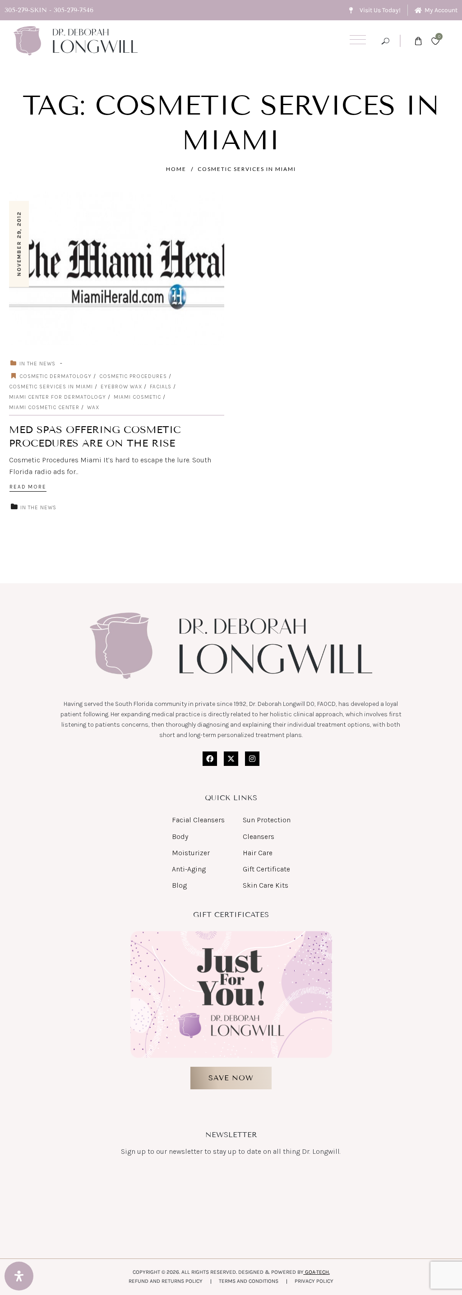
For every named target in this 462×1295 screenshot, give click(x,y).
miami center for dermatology (57, 397)
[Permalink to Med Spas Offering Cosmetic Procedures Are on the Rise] (127, 267)
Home (176, 169)
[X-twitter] (231, 758)
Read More (27, 487)
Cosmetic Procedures (133, 376)
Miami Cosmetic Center (44, 407)
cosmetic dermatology (55, 376)
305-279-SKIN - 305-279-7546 (49, 10)
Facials (160, 386)
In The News (37, 363)
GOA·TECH (317, 1272)
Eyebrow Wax (121, 386)
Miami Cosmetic (137, 397)
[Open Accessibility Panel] (19, 1276)
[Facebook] (210, 758)
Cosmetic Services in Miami (247, 169)
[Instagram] (252, 758)
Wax (93, 407)
